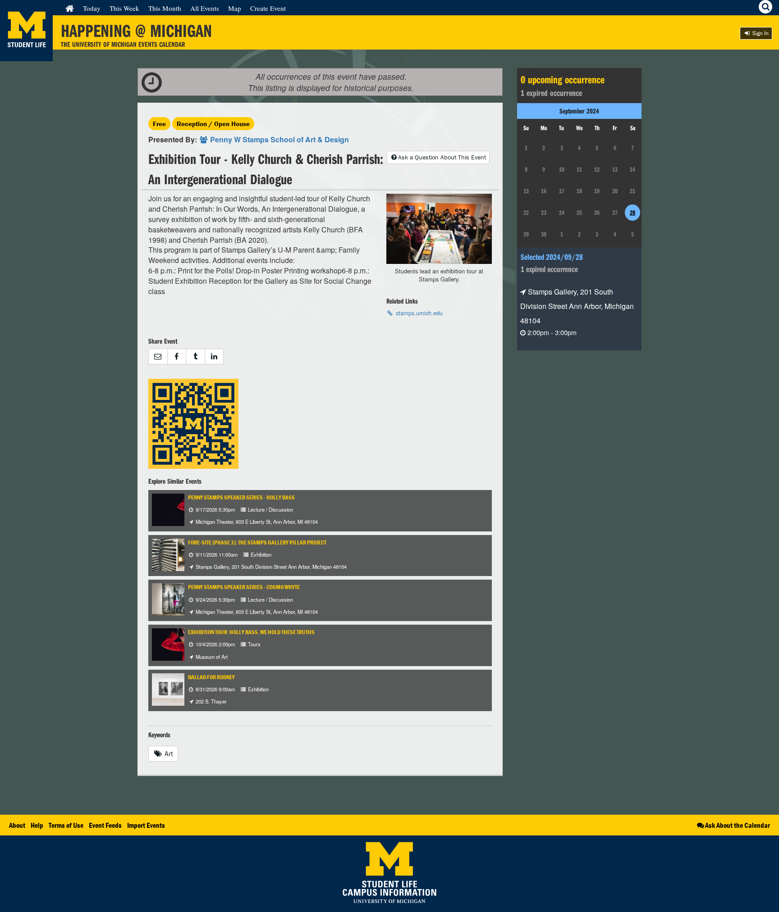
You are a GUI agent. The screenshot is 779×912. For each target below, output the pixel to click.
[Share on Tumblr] (195, 356)
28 (632, 213)
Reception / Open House (213, 123)
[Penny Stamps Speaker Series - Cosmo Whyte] (173, 599)
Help (37, 825)
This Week (124, 8)
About (17, 825)
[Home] (69, 8)
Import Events (146, 825)
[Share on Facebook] (176, 356)
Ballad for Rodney (211, 677)
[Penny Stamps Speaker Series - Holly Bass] (181, 509)
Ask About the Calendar (737, 825)
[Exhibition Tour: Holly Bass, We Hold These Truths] (180, 644)
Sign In (760, 33)
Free (159, 123)
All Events (204, 8)
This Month (164, 8)
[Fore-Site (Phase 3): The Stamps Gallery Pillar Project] (177, 554)
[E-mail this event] (157, 356)
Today (92, 8)
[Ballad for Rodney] (174, 688)
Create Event (268, 8)
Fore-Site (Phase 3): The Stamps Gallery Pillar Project (257, 542)
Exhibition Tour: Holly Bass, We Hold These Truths (251, 632)
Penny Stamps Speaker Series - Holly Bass (241, 497)
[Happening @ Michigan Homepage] (26, 55)
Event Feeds (105, 825)
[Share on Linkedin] (214, 356)
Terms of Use (66, 825)
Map (234, 8)
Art (168, 753)
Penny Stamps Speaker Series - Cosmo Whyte (244, 587)
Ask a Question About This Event (442, 157)
